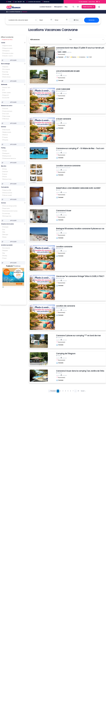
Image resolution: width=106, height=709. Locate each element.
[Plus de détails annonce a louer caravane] (42, 130)
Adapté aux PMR (7, 190)
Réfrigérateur (6, 50)
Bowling (5, 255)
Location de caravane (65, 306)
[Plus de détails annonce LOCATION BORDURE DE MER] (39, 76)
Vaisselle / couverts (8, 55)
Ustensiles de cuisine (8, 53)
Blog (66, 6)
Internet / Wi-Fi (6, 87)
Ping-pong (5, 139)
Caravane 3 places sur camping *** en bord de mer (78, 336)
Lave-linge (5, 71)
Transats (5, 137)
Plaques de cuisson (7, 48)
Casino (5, 258)
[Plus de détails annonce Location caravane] (42, 258)
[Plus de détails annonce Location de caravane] (42, 317)
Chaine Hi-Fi (6, 95)
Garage (5, 150)
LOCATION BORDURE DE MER (68, 71)
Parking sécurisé (7, 155)
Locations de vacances (34, 1)
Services (3, 203)
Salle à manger (6, 116)
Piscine (5, 176)
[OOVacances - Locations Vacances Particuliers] (7, 12)
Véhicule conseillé (7, 195)
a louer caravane (63, 119)
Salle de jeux (6, 118)
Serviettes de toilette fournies (10, 211)
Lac (4, 229)
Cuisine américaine (7, 111)
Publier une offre (87, 6)
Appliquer (13, 60)
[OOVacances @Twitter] (99, 2)
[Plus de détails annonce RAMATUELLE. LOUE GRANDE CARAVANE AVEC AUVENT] (36, 196)
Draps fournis (6, 208)
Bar (4, 253)
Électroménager (5, 63)
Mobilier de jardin (7, 132)
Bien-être (3, 166)
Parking (3, 147)
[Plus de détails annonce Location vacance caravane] (36, 173)
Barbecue (5, 134)
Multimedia (4, 84)
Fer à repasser (6, 69)
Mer (4, 232)
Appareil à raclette (7, 45)
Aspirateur (5, 66)
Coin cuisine (6, 113)
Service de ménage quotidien (10, 205)
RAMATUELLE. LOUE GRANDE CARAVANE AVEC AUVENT (78, 188)
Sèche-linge (6, 74)
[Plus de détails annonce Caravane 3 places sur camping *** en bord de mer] (39, 341)
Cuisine (3, 42)
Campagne (5, 227)
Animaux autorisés (7, 192)
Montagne (5, 234)
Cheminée (5, 108)
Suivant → (83, 391)
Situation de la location (7, 224)
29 (78, 391)
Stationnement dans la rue (9, 158)
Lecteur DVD (6, 97)
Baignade (5, 250)
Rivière (4, 237)
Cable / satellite (7, 92)
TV (4, 90)
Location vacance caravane (68, 166)
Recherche (46, 1)
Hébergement (58, 6)
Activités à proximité (6, 245)
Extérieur (3, 126)
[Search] (73, 6)
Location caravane (64, 247)
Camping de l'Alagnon (65, 354)
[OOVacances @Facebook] (97, 2)
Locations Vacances (45, 6)
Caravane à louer (63, 211)
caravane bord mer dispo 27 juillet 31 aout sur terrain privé (81, 48)
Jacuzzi (5, 174)
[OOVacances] (13, 7)
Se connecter (83, 1)
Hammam (5, 171)
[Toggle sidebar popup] (99, 7)
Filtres (77, 20)
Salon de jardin (6, 129)
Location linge (6, 213)
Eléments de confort (6, 105)
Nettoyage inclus (7, 216)
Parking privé (6, 153)
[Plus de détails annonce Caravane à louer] (39, 216)
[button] (78, 6)
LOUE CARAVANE (63, 89)
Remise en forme (7, 179)
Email (9, 1)
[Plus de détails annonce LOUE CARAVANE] (42, 100)
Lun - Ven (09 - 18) (19, 1)
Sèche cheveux (6, 76)
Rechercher (92, 20)
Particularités (5, 187)
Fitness (5, 169)
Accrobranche (6, 248)
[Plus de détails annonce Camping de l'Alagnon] (39, 358)
